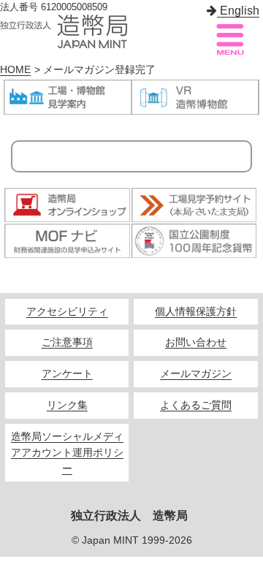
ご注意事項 (67, 342)
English (238, 10)
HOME (15, 69)
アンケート (67, 373)
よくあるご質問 (196, 405)
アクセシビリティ (67, 311)
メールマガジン (196, 373)
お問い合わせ (195, 342)
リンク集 (67, 405)
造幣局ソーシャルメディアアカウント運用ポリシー (67, 452)
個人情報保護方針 (196, 311)
